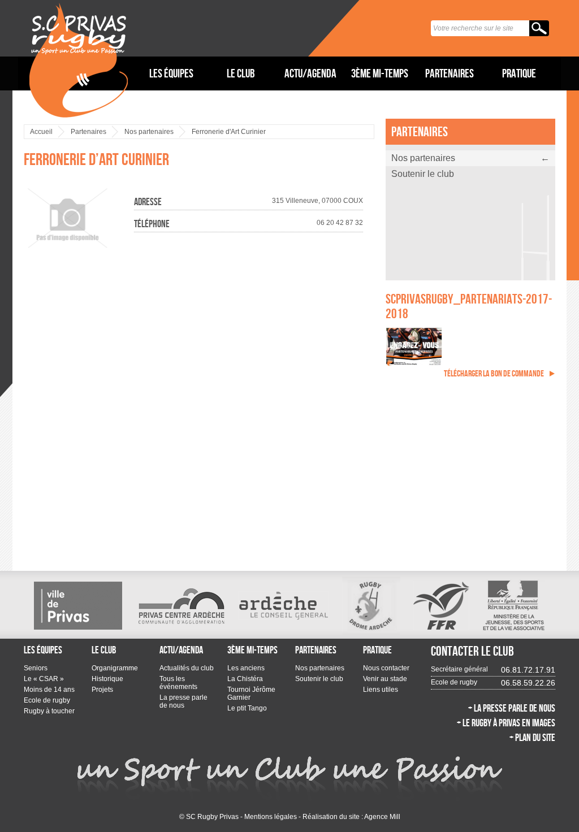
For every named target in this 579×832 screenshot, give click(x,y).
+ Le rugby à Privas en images (506, 723)
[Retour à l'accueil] (78, 60)
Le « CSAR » (44, 679)
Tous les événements (178, 683)
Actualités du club (186, 668)
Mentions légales (270, 817)
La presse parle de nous (183, 701)
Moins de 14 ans (49, 690)
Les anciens (246, 668)
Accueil (41, 132)
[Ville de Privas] (78, 605)
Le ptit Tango (247, 708)
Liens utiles (380, 690)
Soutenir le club (422, 174)
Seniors (35, 668)
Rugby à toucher (49, 711)
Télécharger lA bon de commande (494, 373)
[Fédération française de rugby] (441, 605)
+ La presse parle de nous (511, 708)
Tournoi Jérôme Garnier (251, 693)
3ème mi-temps (379, 73)
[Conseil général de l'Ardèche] (284, 605)
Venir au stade (385, 679)
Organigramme (115, 668)
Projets (102, 690)
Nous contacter (386, 668)
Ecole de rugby (47, 700)
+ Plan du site (532, 737)
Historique (107, 679)
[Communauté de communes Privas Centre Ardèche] (180, 605)
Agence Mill (382, 817)
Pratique (519, 73)
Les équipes (171, 73)
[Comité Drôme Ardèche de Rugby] (371, 605)
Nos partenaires (149, 132)
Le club (241, 73)
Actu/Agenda (310, 73)
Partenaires (449, 73)
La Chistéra (245, 679)
